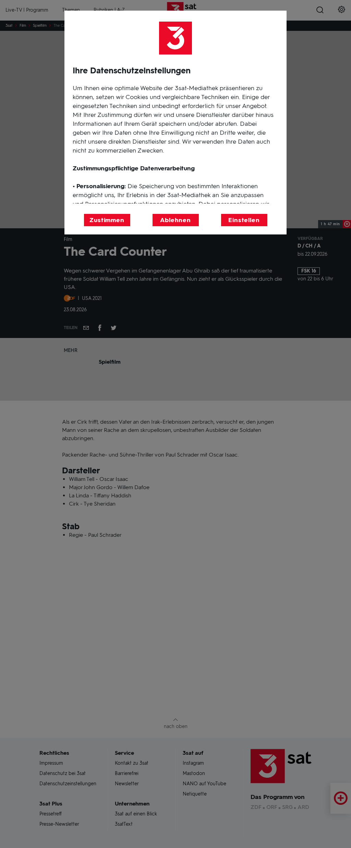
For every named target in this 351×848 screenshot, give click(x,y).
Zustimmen (106, 220)
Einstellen (244, 220)
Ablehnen (175, 220)
